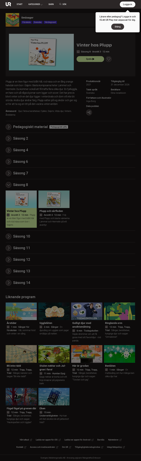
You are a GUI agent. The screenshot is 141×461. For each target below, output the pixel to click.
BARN (51, 4)
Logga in (127, 4)
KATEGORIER (34, 4)
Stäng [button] (118, 26)
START (19, 4)
